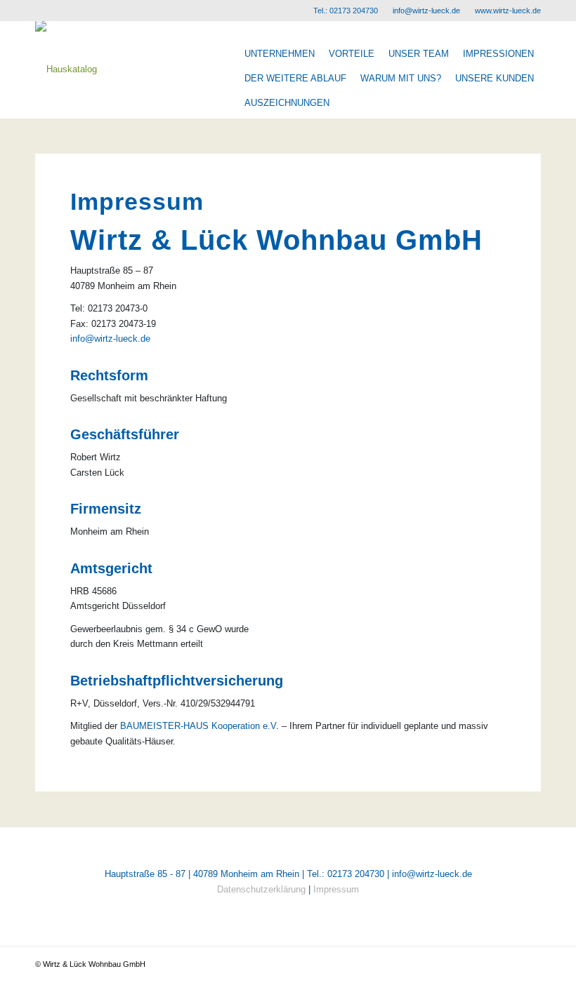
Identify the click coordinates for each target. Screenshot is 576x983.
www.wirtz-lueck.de (508, 10)
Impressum (336, 889)
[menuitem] (346, 10)
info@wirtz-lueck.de (426, 10)
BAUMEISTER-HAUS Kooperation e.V (198, 726)
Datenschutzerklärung (261, 889)
